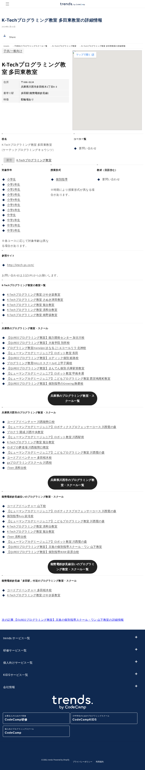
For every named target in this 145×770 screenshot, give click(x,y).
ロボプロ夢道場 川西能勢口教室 (28, 447)
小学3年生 (13, 194)
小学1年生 (13, 184)
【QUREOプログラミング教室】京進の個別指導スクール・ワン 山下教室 (54, 547)
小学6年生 (13, 210)
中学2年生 (13, 225)
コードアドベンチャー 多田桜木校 (29, 457)
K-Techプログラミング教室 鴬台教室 (30, 305)
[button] (7, 4)
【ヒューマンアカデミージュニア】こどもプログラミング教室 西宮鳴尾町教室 (59, 378)
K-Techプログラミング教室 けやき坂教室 (33, 294)
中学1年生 (13, 220)
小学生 (11, 179)
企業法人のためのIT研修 (16, 718)
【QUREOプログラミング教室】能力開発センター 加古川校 (45, 337)
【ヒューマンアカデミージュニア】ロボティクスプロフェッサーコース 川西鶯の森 (61, 427)
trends (6, 46)
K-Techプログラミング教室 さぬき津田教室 (35, 300)
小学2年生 (13, 189)
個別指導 (62, 179)
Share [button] (12, 37)
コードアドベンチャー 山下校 (26, 506)
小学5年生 (13, 205)
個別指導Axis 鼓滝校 (20, 516)
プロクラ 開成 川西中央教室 (25, 432)
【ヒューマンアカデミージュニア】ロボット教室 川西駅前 (45, 437)
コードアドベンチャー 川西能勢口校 (31, 422)
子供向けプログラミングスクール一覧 (30, 46)
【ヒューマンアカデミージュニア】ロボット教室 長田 (42, 353)
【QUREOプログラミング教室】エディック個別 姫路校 (43, 358)
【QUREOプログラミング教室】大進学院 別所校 (38, 343)
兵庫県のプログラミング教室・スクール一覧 (73, 398)
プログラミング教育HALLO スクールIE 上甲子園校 (39, 363)
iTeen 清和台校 (17, 468)
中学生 (11, 215)
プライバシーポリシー (82, 761)
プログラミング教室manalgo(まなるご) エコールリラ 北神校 (46, 348)
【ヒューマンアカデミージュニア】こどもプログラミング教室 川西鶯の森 (56, 452)
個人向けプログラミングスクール (19, 731)
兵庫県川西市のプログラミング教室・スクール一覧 (73, 482)
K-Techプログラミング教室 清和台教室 (32, 310)
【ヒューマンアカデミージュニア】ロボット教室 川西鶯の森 (47, 541)
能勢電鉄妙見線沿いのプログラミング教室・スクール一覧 (73, 566)
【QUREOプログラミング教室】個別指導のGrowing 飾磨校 (45, 383)
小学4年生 (13, 200)
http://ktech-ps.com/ (20, 265)
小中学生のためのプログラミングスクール (90, 718)
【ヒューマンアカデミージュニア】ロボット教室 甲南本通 (45, 373)
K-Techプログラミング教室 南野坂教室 (32, 315)
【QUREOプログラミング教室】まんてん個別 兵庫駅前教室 (45, 368)
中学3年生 (13, 230)
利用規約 (100, 761)
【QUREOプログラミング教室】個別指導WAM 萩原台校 (43, 552)
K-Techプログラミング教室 (64, 46)
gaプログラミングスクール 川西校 (29, 462)
